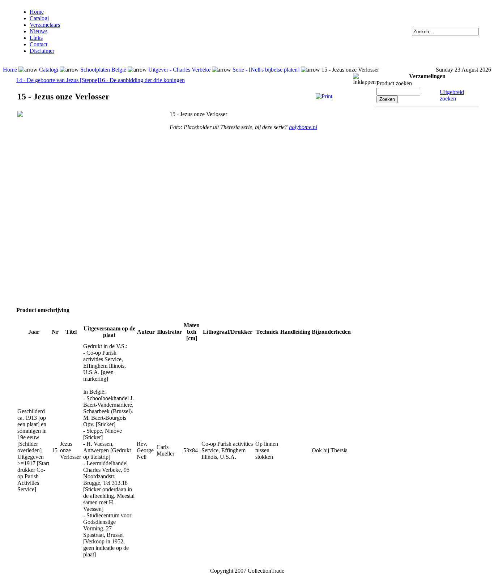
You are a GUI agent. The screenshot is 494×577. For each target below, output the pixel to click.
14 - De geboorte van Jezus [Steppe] (57, 80)
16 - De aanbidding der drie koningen (142, 80)
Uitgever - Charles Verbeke (179, 70)
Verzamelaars (45, 25)
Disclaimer (42, 51)
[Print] (324, 96)
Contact (38, 44)
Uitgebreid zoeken (452, 95)
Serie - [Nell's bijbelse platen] (266, 70)
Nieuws (38, 31)
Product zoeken (394, 83)
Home (37, 12)
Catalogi (39, 18)
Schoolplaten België (103, 70)
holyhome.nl (303, 127)
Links (36, 38)
